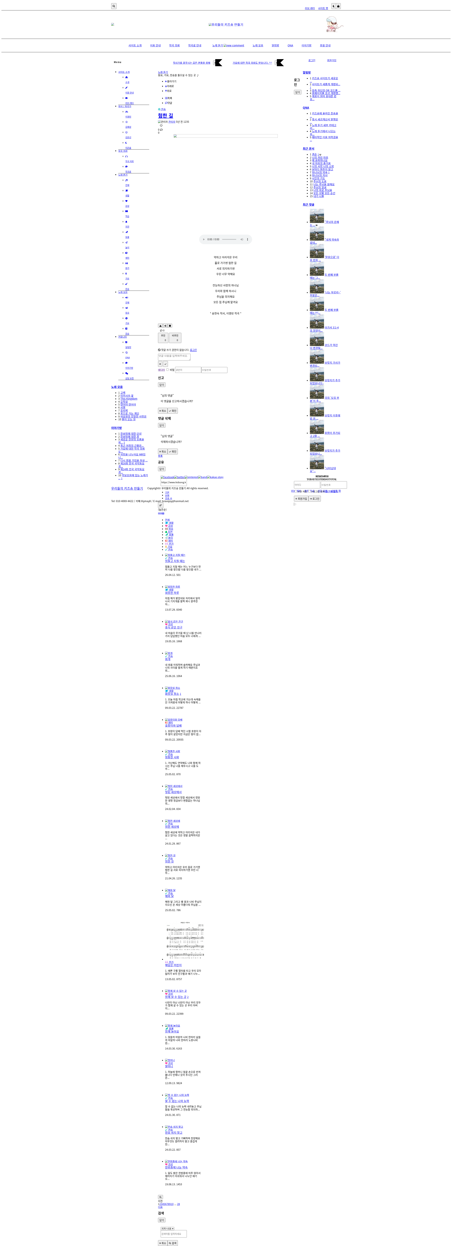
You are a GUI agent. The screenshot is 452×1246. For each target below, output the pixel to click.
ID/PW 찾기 (331, 491)
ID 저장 (303, 491)
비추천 (175, 338)
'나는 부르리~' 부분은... (325, 293)
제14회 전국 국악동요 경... (131, 470)
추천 (163, 338)
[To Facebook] (167, 477)
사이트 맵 (323, 8)
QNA (306, 107)
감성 (170, 624)
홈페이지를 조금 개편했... (326, 93)
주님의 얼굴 (319, 187)
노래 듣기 (163, 72)
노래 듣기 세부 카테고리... (323, 126)
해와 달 (169, 896)
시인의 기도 (318, 178)
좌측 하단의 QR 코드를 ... (326, 90)
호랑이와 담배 (173, 725)
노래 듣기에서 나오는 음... (323, 132)
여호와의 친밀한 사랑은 (133, 416)
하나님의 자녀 (320, 175)
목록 (160, 456)
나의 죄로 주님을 (322, 190)
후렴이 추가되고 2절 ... (325, 434)
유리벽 (124, 410)
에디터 (161, 369)
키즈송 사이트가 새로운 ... (324, 79)
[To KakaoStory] (215, 477)
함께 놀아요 (172, 1031)
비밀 (172, 369)
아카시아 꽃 (126, 395)
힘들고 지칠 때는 (175, 561)
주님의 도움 (319, 181)
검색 (173, 1243)
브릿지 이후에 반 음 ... (325, 416)
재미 (170, 722)
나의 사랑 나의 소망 (323, 166)
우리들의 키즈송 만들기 (127, 488)
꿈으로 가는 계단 (129, 413)
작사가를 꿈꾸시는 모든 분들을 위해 (191, 62)
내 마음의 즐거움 (321, 163)
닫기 (161, 384)
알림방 (307, 72)
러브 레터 (310, 8)
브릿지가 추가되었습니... (325, 452)
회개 (167, 659)
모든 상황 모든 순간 (324, 193)
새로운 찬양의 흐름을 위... (131, 440)
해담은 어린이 (173, 965)
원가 (171, 962)
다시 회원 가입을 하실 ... (134, 460)
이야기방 (116, 428)
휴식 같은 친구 (173, 627)
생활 (171, 589)
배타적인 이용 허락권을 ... (324, 138)
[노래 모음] (323, 32)
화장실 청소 (172, 693)
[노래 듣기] (112, 24)
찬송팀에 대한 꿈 (129, 436)
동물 (171, 1028)
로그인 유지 (319, 491)
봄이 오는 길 (129, 419)
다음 (160, 1207)
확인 (173, 410)
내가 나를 (318, 196)
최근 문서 (308, 148)
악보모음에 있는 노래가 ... (133, 476)
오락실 (124, 401)
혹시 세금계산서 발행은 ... (324, 120)
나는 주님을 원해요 (324, 184)
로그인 (193, 349)
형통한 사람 (172, 757)
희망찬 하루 (172, 593)
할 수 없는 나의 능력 (177, 1101)
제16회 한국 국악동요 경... (131, 464)
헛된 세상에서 (173, 792)
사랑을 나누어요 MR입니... (131, 455)
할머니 (169, 1066)
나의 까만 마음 (320, 157)
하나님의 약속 (320, 172)
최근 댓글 (308, 204)
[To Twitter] (179, 477)
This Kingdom (128, 398)
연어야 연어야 (128, 404)
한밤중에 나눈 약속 (176, 1167)
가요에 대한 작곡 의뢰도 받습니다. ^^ (252, 62)
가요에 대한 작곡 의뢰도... (131, 450)
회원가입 (331, 60)
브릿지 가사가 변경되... (325, 364)
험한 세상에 (172, 826)
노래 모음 (117, 387)
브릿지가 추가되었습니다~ (325, 381)
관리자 (171, 121)
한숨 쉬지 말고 (173, 1132)
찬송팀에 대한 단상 (131, 433)
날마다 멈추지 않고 (322, 169)
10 (172, 1204)
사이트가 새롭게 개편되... (326, 84)
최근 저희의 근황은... (132, 445)
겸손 (314, 154)
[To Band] (202, 477)
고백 (122, 392)
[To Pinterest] (191, 477)
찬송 (163, 109)
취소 (163, 410)
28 (178, 1204)
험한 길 (165, 115)
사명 (122, 407)
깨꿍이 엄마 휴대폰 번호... (323, 97)
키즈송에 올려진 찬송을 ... (324, 114)
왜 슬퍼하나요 (320, 160)
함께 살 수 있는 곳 (175, 997)
